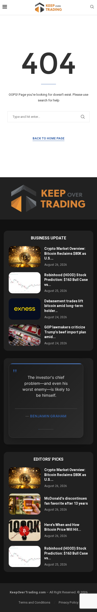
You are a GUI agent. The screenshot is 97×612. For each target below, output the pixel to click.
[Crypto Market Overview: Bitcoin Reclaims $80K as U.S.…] (25, 256)
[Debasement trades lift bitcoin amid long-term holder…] (25, 308)
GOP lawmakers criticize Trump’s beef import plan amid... (65, 332)
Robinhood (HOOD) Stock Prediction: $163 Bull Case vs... (66, 279)
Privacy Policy (68, 602)
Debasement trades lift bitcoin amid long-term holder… (63, 306)
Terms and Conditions (34, 602)
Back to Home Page (48, 138)
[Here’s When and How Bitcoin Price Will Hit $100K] (25, 530)
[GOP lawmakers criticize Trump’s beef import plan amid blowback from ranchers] (25, 335)
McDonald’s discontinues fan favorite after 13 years (66, 501)
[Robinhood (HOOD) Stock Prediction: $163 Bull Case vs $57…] (25, 282)
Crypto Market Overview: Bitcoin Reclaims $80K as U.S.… (65, 253)
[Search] (92, 7)
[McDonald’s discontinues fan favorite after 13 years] (25, 504)
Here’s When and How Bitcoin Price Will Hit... (62, 527)
